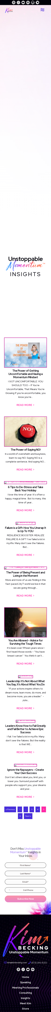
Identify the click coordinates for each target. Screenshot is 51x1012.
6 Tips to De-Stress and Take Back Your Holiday (25, 488)
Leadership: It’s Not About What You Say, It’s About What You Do (25, 682)
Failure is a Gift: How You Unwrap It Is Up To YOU (25, 529)
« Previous (10, 809)
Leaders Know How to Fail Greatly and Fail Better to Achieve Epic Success (25, 729)
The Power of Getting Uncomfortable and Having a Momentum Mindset (25, 374)
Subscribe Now (25, 898)
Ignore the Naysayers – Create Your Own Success (25, 771)
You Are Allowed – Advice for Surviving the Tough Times (25, 642)
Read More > (27, 405)
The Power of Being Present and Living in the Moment (25, 574)
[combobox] (8, 890)
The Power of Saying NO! (26, 449)
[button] (13, 2)
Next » (28, 816)
